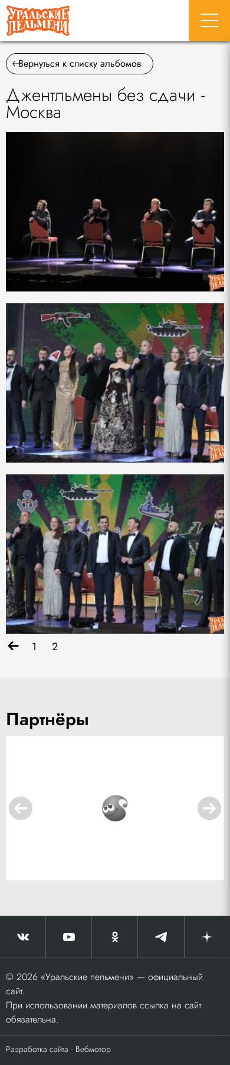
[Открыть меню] (209, 20)
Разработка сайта (37, 1049)
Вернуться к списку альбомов (79, 63)
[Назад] (13, 647)
